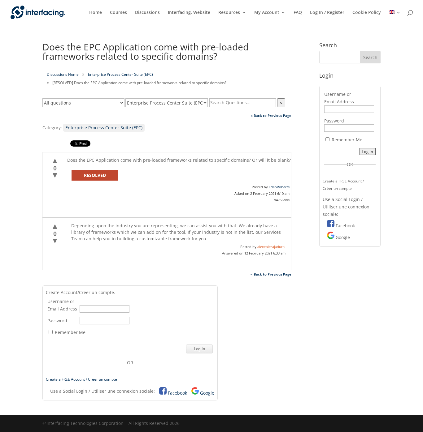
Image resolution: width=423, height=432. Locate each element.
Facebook (177, 393)
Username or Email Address (62, 305)
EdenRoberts (279, 187)
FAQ (298, 12)
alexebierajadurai (271, 246)
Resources (229, 12)
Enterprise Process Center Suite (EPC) (120, 74)
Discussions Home (63, 74)
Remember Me (69, 332)
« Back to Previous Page (271, 115)
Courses (118, 12)
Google (207, 393)
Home (95, 12)
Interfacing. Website (189, 12)
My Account (266, 12)
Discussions (147, 12)
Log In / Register (327, 12)
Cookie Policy (366, 12)
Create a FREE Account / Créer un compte (81, 379)
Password (57, 320)
